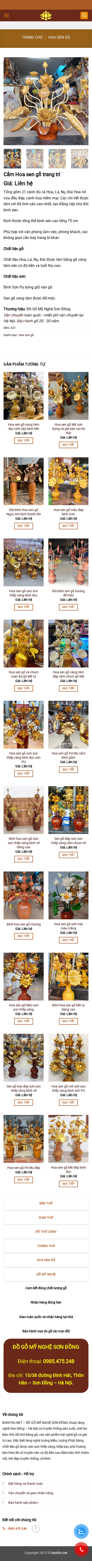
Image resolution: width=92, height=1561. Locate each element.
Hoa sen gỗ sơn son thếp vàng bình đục (23, 593)
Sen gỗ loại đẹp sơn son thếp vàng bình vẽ (24, 1088)
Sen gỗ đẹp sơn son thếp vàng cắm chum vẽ (68, 841)
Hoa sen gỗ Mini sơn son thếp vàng (23, 1007)
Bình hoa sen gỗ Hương (24, 924)
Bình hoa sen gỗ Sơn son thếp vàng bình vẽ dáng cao (24, 843)
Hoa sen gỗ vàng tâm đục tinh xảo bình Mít (23, 427)
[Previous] (11, 101)
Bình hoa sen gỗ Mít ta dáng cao (68, 1007)
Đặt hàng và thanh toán (25, 1484)
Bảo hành (25, 321)
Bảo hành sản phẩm (23, 1503)
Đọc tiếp (24, 440)
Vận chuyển (13, 315)
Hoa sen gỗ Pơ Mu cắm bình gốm (68, 755)
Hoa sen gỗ (59, 37)
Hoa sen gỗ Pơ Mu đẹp (23, 1168)
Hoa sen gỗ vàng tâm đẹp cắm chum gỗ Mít (68, 674)
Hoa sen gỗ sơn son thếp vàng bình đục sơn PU (24, 757)
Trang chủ (32, 37)
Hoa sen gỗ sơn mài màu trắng (68, 926)
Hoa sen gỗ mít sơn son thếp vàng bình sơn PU (68, 1088)
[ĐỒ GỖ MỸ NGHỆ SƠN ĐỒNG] (46, 15)
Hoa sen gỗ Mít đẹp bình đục (68, 1170)
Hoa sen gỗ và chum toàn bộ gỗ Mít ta (23, 674)
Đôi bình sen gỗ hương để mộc (68, 593)
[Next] (81, 101)
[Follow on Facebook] (36, 1529)
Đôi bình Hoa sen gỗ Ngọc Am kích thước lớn (23, 512)
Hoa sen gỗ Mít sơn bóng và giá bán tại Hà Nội (68, 429)
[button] (6, 15)
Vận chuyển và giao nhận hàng (30, 1493)
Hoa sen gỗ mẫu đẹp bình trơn (69, 512)
